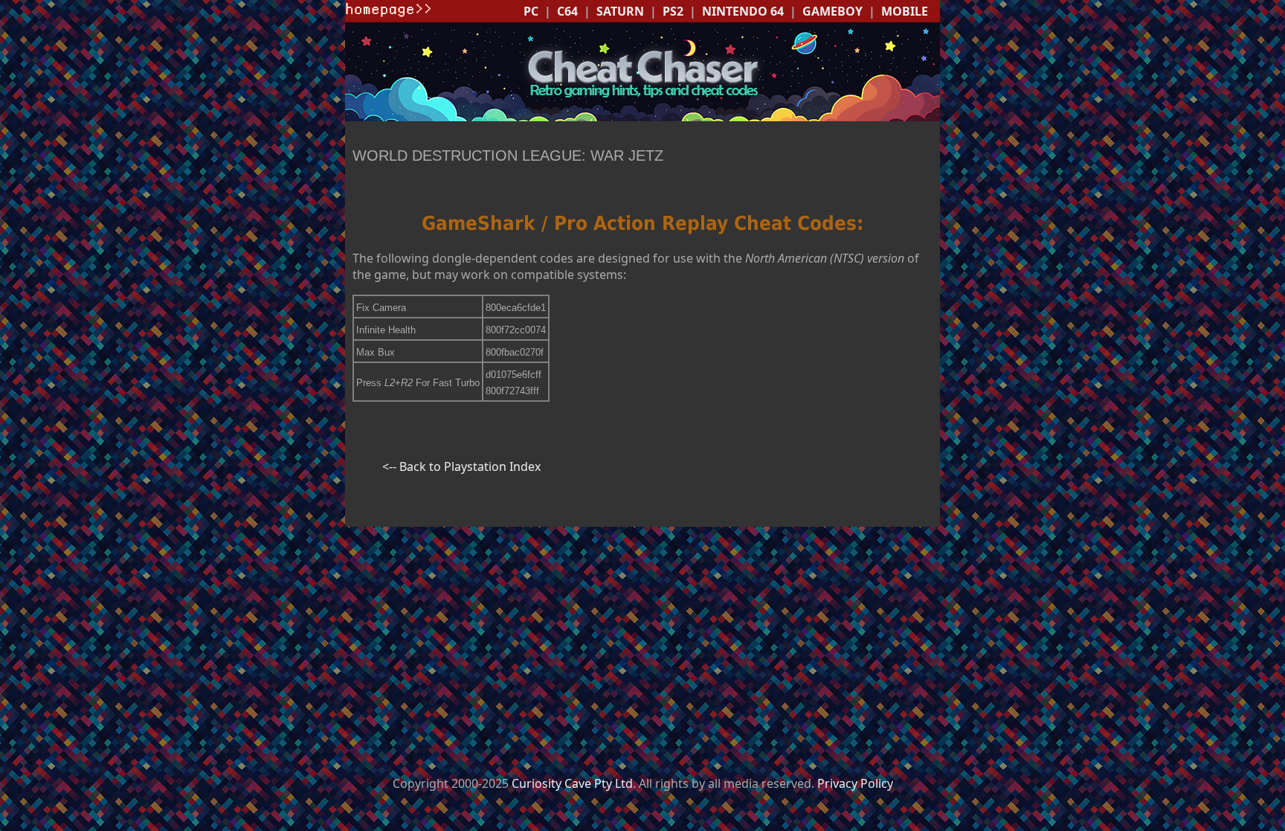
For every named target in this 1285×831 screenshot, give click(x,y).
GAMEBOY (832, 11)
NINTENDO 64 (743, 11)
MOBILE (904, 11)
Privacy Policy (855, 783)
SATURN (620, 11)
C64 (567, 11)
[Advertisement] (642, 643)
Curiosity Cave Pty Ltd (572, 783)
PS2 (673, 11)
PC (531, 11)
